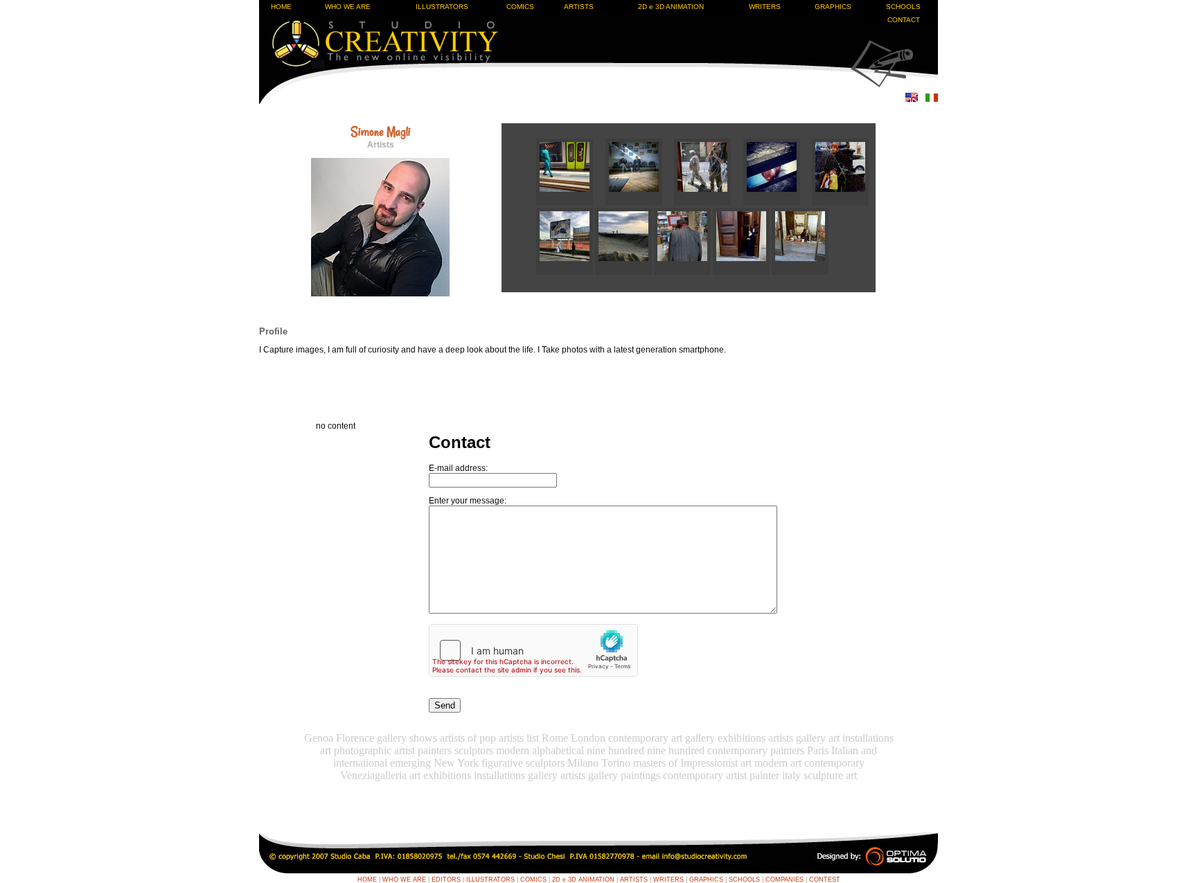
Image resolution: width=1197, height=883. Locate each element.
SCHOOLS (903, 6)
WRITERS (765, 6)
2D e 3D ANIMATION (671, 6)
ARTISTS (579, 6)
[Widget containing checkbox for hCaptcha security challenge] (533, 650)
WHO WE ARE (348, 6)
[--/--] (570, 203)
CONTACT (903, 20)
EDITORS (446, 879)
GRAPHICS (833, 6)
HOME (281, 6)
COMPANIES (784, 879)
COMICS (520, 6)
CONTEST (824, 879)
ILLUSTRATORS (442, 6)
